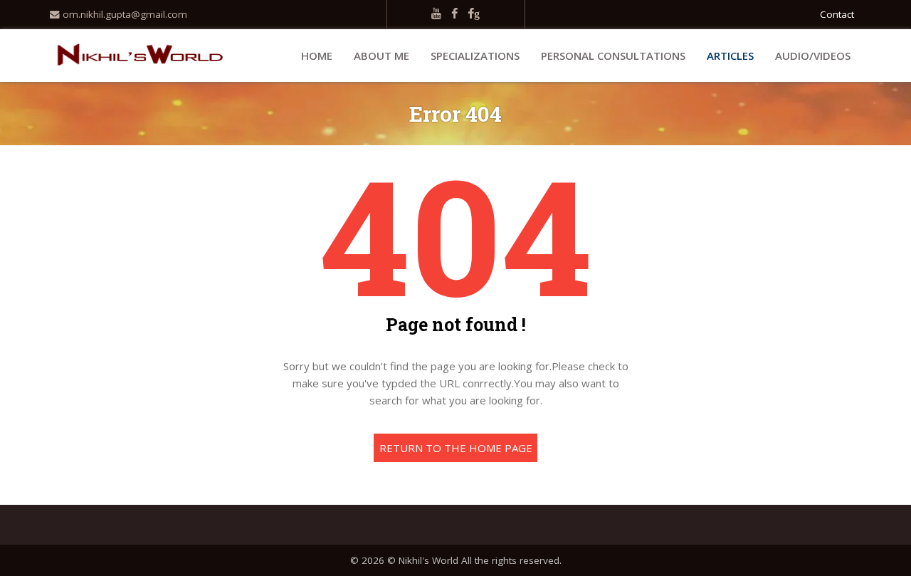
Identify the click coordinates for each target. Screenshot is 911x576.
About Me (381, 55)
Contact (837, 14)
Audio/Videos (813, 55)
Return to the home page (455, 448)
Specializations (475, 55)
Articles (730, 55)
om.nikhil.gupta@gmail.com (123, 14)
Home (316, 55)
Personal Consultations (613, 55)
